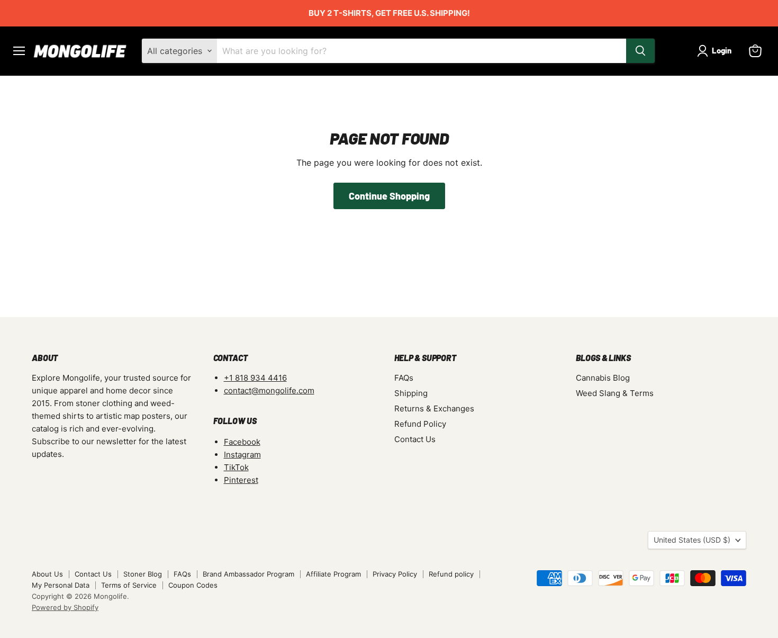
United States (692, 539)
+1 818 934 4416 (255, 378)
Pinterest (241, 480)
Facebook (242, 442)
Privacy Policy (395, 574)
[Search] (640, 51)
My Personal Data (60, 585)
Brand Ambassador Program (248, 574)
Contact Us (415, 439)
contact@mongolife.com (269, 390)
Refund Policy (420, 424)
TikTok (236, 467)
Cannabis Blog (603, 378)
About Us (47, 574)
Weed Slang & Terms (615, 393)
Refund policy (451, 574)
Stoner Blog (142, 574)
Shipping (411, 393)
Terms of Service (129, 585)
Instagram (242, 455)
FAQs (403, 378)
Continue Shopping (389, 196)
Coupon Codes (193, 585)
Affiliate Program (333, 574)
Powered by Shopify (65, 607)
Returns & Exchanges (434, 408)
